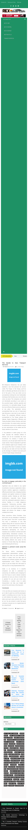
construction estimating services (16, 750)
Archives (6, 721)
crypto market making (14, 754)
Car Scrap (11, 746)
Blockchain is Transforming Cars (16, 739)
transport (22, 608)
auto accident (8, 737)
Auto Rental (8, 27)
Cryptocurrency (8, 752)
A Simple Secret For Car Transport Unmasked (8, 626)
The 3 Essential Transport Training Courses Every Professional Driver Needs (17, 679)
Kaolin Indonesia (15, 760)
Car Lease (12, 743)
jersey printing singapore (18, 758)
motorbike (14, 764)
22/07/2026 (15, 657)
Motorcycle (8, 34)
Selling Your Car (20, 775)
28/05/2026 (15, 685)
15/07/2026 (15, 670)
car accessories (9, 741)
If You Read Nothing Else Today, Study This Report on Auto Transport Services (19, 626)
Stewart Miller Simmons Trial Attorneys (14, 777)
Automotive (7, 19)
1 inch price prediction (11, 733)
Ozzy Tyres (12, 766)
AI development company (17, 735)
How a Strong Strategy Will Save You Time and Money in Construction (17, 705)
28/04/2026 (15, 709)
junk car (7, 760)
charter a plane (14, 748)
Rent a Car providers (17, 771)
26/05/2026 (15, 698)
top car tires (8, 779)
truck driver (12, 783)
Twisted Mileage (19, 785)
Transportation (9, 38)
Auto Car (7, 23)
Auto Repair (7, 31)
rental (6, 773)
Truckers (11, 785)
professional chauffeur (13, 768)
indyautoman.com (14, 756)
